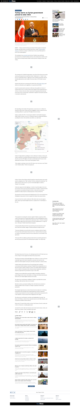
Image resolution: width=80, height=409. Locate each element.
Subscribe (26, 396)
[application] (58, 15)
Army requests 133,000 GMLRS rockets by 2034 (61, 24)
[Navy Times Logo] (12, 1)
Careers (57, 398)
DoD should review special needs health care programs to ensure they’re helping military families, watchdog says (26, 325)
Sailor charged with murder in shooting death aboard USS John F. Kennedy (58, 210)
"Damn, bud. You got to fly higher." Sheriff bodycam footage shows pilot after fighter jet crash (62, 30)
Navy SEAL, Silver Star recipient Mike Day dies (58, 224)
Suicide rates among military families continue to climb (25, 358)
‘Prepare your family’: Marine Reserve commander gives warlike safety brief (25, 373)
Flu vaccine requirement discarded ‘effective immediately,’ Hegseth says (26, 346)
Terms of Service (12, 398)
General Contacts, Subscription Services (46, 398)
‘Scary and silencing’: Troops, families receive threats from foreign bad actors (25, 332)
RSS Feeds (27, 399)
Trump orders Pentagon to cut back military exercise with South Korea (62, 34)
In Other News (18, 315)
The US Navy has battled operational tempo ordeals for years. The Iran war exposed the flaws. (58, 205)
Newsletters (27, 398)
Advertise (41, 396)
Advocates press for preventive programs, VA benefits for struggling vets (26, 352)
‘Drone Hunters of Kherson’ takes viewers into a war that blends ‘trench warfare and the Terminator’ (25, 380)
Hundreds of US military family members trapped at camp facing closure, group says (58, 214)
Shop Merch (27, 400)
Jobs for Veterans (58, 399)
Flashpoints (18, 10)
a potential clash (26, 55)
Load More (31, 386)
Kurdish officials (41, 83)
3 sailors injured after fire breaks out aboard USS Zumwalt (24, 339)
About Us (57, 396)
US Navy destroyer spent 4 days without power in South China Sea (58, 219)
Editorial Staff (42, 399)
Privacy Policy (12, 396)
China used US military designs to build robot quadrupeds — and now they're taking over (58, 20)
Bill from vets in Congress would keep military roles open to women (25, 366)
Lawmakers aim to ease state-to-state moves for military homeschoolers (25, 318)
